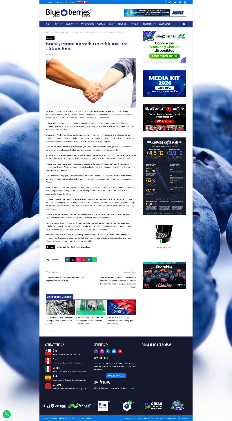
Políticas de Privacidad (163, 418)
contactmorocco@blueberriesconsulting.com (69, 388)
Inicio (48, 32)
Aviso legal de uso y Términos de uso (139, 418)
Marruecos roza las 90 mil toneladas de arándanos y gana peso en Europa (120, 320)
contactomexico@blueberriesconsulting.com (69, 371)
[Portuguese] (88, 2)
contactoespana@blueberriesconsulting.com (69, 380)
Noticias (55, 32)
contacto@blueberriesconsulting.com (66, 354)
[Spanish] (78, 2)
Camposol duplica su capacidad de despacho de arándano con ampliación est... (89, 320)
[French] (84, 2)
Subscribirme (116, 375)
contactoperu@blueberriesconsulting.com (68, 363)
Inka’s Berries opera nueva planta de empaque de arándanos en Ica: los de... (60, 320)
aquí (131, 388)
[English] (81, 2)
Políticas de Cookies (181, 418)
